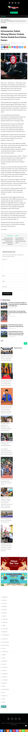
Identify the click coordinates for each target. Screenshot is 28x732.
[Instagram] (12, 47)
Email (3, 281)
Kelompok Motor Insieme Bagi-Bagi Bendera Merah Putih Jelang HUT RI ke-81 (17, 313)
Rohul (3, 692)
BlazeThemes (14, 724)
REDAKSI (5, 606)
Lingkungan (5, 673)
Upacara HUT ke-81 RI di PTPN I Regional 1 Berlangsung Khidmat (6, 443)
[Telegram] (22, 47)
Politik (4, 625)
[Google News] (15, 47)
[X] (4, 47)
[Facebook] (2, 47)
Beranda (5, 600)
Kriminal (4, 603)
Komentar (4, 259)
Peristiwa (4, 683)
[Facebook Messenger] (20, 47)
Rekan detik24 (5, 689)
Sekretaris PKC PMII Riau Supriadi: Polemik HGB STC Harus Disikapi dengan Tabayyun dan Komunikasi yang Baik (6, 409)
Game (3, 658)
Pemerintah (5, 680)
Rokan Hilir (5, 622)
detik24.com (4, 43)
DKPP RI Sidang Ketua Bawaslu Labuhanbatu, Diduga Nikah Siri (6, 520)
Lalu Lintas (5, 628)
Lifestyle (4, 670)
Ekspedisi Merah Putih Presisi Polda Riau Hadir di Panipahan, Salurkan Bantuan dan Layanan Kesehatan (6, 547)
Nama (3, 275)
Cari (2, 341)
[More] (25, 47)
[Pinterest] (7, 47)
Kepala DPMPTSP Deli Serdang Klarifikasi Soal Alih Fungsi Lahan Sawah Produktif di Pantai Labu (16, 333)
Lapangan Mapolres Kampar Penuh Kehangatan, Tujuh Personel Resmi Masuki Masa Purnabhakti (6, 427)
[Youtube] (17, 47)
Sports (4, 616)
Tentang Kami (6, 635)
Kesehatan (5, 597)
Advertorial (5, 639)
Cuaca (3, 648)
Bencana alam (5, 642)
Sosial (3, 699)
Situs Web (4, 286)
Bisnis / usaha (5, 645)
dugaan (4, 654)
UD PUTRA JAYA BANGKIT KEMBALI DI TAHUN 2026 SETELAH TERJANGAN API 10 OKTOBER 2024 (17, 304)
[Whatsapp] (10, 47)
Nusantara (4, 27)
